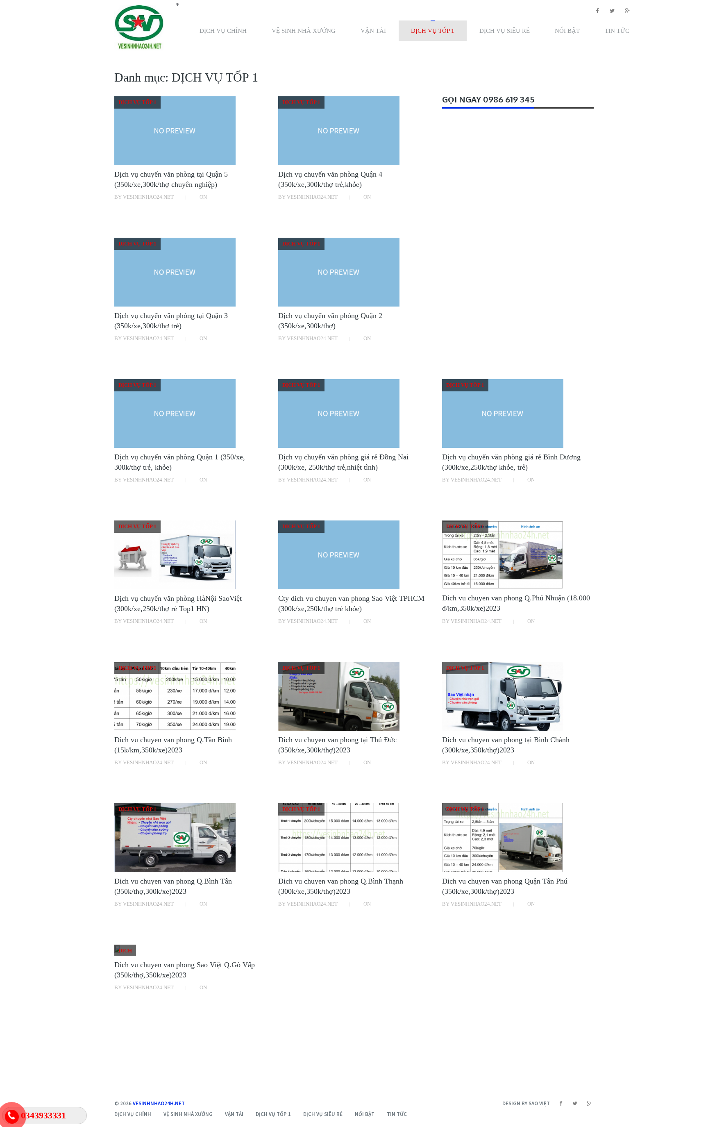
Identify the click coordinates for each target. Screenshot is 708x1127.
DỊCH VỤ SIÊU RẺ (504, 30)
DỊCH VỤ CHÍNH (223, 30)
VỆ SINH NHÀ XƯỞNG (304, 30)
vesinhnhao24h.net (159, 1103)
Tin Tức (617, 30)
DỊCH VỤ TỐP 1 (432, 30)
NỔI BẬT (567, 30)
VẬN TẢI (373, 30)
